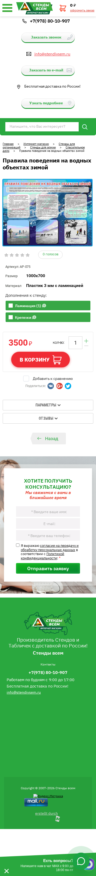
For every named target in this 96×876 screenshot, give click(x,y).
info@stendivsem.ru (52, 53)
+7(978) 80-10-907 (50, 20)
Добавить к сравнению (53, 378)
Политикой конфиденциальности (42, 555)
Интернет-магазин (36, 144)
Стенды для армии (43, 147)
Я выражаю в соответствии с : (50, 551)
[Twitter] (68, 386)
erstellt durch (46, 813)
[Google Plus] (59, 386)
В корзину (35, 360)
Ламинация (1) (28, 305)
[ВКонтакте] (50, 386)
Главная (8, 144)
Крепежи (23, 317)
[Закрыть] (6, 864)
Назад (51, 438)
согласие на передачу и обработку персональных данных (50, 547)
